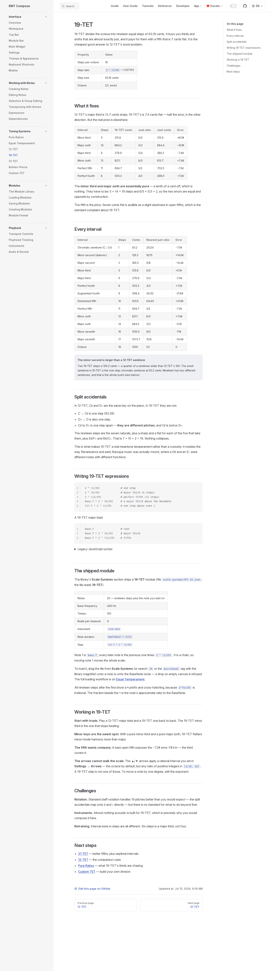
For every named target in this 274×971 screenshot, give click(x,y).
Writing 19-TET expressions (244, 47)
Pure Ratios (86, 865)
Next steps (233, 71)
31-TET (83, 854)
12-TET (83, 859)
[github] (245, 6)
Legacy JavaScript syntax (95, 549)
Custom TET (86, 871)
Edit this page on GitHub (94, 888)
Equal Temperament (130, 679)
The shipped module (239, 53)
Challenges (233, 65)
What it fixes (234, 29)
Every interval (235, 35)
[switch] (233, 6)
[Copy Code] (196, 488)
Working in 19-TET (238, 59)
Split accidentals (237, 41)
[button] (28, 17)
